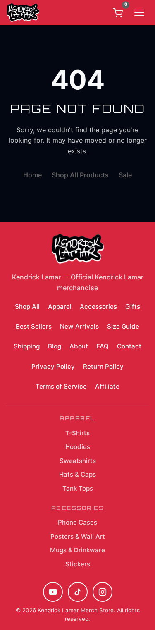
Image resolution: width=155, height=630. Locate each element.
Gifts (132, 306)
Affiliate (107, 386)
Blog (54, 346)
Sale (125, 175)
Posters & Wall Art (77, 536)
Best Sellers (34, 326)
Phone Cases (77, 522)
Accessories (98, 306)
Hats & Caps (77, 474)
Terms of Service (61, 386)
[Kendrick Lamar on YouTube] (53, 592)
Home (32, 175)
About (78, 346)
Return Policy (103, 366)
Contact (129, 346)
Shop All (27, 306)
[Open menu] (139, 13)
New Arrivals (79, 326)
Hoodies (77, 447)
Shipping (27, 346)
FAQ (102, 346)
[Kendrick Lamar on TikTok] (78, 592)
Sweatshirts (78, 461)
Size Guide (123, 326)
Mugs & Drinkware (77, 550)
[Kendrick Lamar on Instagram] (102, 592)
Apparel (60, 306)
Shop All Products (80, 175)
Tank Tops (77, 488)
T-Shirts (77, 433)
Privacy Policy (53, 366)
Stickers (77, 564)
